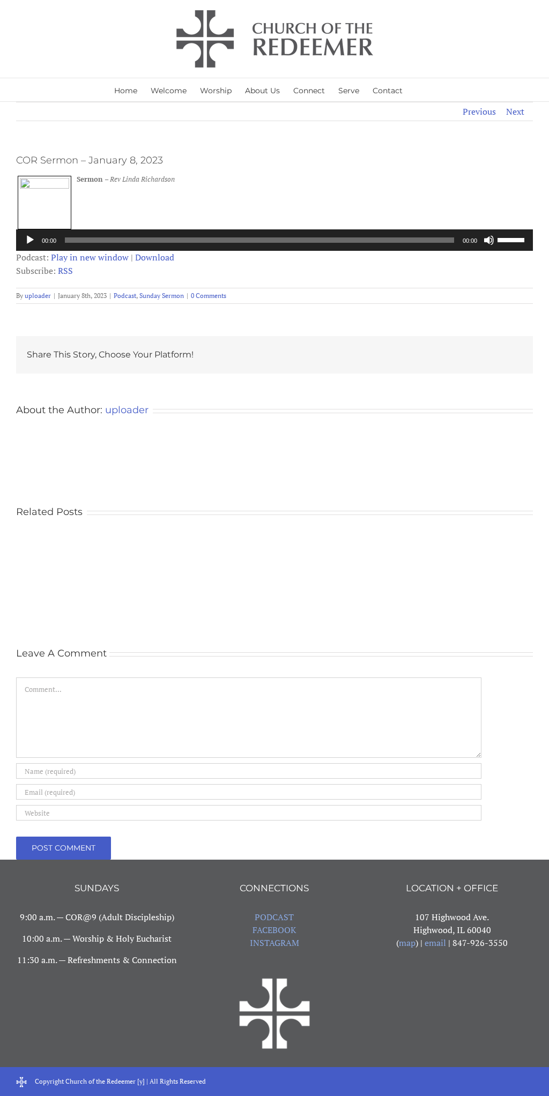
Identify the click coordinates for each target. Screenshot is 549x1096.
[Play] (30, 240)
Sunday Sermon (161, 296)
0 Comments (208, 296)
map (407, 943)
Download (154, 257)
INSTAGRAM (274, 943)
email (435, 943)
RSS (65, 271)
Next (515, 111)
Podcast (125, 296)
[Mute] (489, 240)
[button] (419, 89)
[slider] (513, 239)
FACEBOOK (274, 930)
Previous (479, 111)
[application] (274, 240)
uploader (38, 296)
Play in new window (90, 257)
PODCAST (274, 917)
